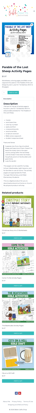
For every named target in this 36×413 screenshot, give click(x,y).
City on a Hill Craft (8, 373)
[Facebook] (3, 205)
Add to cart (13, 92)
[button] (31, 24)
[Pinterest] (3, 201)
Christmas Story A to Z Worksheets (14, 230)
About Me (6, 401)
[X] (3, 208)
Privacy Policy (17, 401)
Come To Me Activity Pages (12, 278)
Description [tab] (7, 99)
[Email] (3, 211)
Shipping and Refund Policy (18, 405)
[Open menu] (34, 11)
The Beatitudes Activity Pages (13, 325)
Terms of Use (28, 401)
